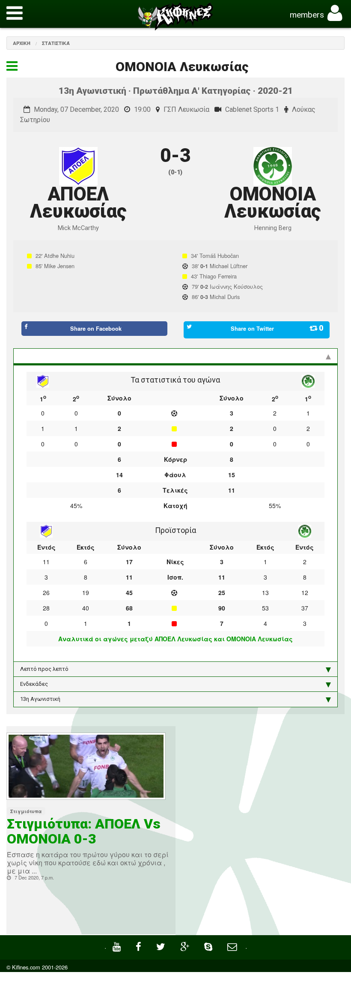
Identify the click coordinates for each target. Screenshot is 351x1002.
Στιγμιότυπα (26, 811)
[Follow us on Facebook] (139, 945)
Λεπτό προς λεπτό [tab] (44, 669)
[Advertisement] (263, 800)
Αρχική (21, 43)
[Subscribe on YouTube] (117, 945)
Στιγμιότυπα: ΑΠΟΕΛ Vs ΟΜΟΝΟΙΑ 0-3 (84, 831)
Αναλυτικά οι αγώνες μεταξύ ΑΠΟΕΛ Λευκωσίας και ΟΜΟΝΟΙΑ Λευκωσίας (175, 638)
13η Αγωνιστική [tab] (40, 699)
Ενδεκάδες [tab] (34, 684)
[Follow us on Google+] (186, 945)
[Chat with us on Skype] (209, 945)
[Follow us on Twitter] (162, 945)
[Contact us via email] (233, 945)
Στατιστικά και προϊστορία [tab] (55, 356)
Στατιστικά (56, 43)
